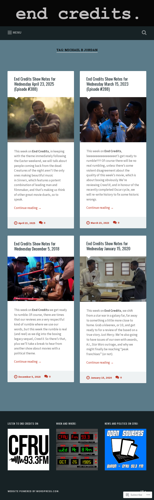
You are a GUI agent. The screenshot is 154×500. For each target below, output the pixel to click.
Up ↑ (143, 491)
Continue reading (27, 208)
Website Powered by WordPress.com (33, 491)
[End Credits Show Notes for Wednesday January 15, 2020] (113, 279)
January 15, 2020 (101, 377)
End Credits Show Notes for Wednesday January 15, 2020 (108, 246)
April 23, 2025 (26, 223)
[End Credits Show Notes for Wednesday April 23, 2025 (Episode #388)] (41, 119)
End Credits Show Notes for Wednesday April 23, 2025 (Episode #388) (35, 84)
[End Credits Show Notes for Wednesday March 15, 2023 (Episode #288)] (113, 119)
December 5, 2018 (29, 376)
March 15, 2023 (100, 223)
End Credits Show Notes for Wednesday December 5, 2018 (36, 246)
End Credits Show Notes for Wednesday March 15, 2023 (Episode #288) (107, 84)
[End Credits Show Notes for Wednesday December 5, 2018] (41, 279)
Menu (17, 32)
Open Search (143, 32)
